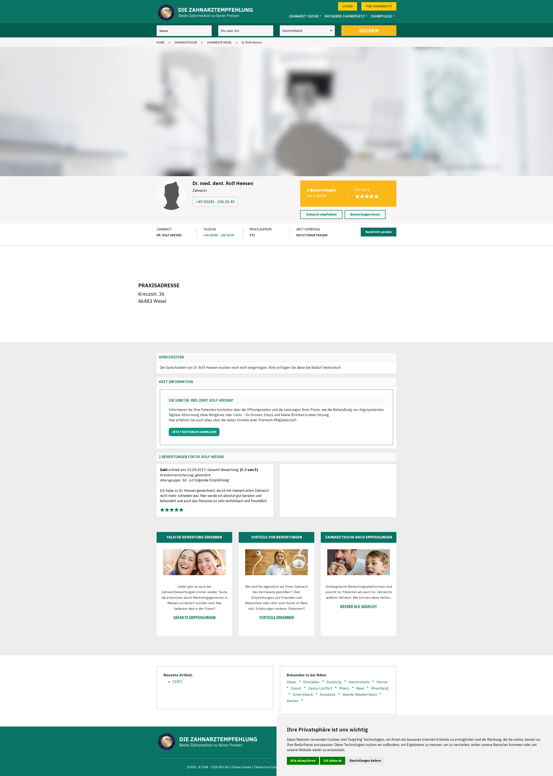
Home (160, 42)
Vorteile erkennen (276, 617)
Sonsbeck (327, 694)
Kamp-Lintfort (320, 688)
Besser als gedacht (358, 606)
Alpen (291, 682)
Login (348, 6)
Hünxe (382, 682)
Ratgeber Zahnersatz (345, 16)
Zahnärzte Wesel (219, 42)
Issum (296, 688)
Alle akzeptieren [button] (303, 761)
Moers (344, 688)
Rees (360, 688)
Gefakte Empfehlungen (194, 617)
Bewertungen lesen (365, 214)
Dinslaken (311, 682)
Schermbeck (303, 694)
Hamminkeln (359, 682)
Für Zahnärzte (379, 6)
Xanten (293, 700)
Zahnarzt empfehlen (321, 214)
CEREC (177, 681)
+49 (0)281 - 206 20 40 (215, 202)
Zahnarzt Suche (304, 16)
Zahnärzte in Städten (268, 767)
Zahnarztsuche (185, 42)
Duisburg (334, 682)
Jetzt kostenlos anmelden (194, 432)
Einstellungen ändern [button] (365, 761)
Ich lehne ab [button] (332, 761)
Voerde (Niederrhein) (359, 694)
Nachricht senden (378, 232)
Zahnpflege (381, 16)
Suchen (368, 30)
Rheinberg (379, 688)
